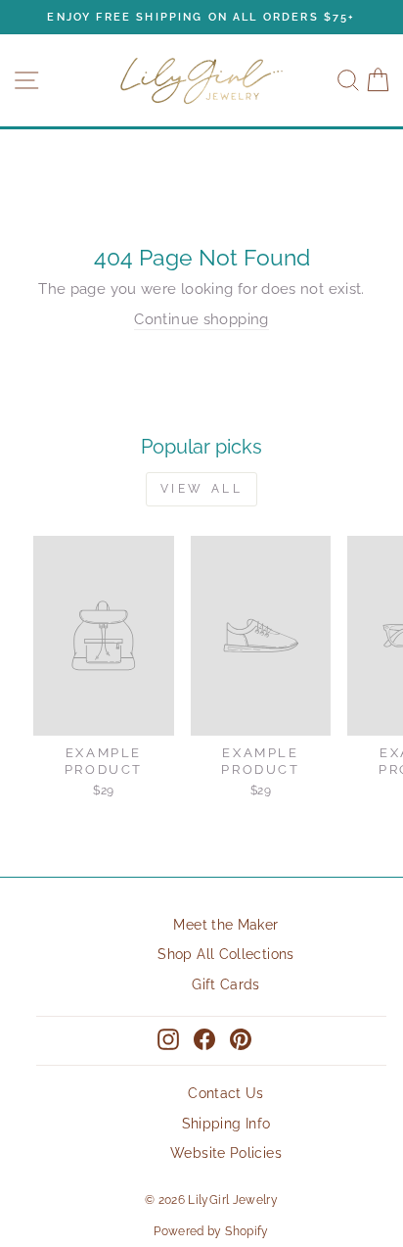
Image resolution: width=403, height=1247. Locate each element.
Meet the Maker (225, 925)
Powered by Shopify (211, 1231)
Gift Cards (226, 984)
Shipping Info (226, 1123)
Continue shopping (201, 319)
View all (202, 489)
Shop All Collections (225, 954)
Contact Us (226, 1093)
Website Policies (226, 1153)
